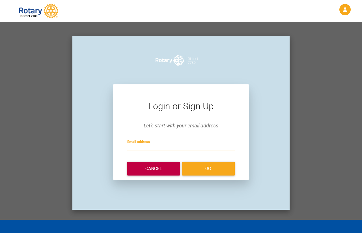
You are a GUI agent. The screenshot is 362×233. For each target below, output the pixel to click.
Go (208, 168)
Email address (138, 142)
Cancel (153, 168)
